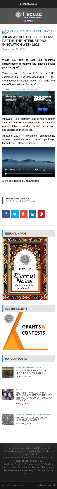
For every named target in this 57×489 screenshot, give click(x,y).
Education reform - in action (37, 31)
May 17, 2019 (22, 403)
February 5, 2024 (23, 423)
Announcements (11, 31)
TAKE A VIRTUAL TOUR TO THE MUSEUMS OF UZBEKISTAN (31, 371)
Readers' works (42, 414)
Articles (21, 414)
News (5, 33)
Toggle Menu (30, 4)
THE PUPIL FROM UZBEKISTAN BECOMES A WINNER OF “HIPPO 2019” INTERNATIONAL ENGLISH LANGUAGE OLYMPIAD (34, 397)
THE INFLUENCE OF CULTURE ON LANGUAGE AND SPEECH (31, 419)
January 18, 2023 (23, 376)
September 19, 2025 (13, 49)
